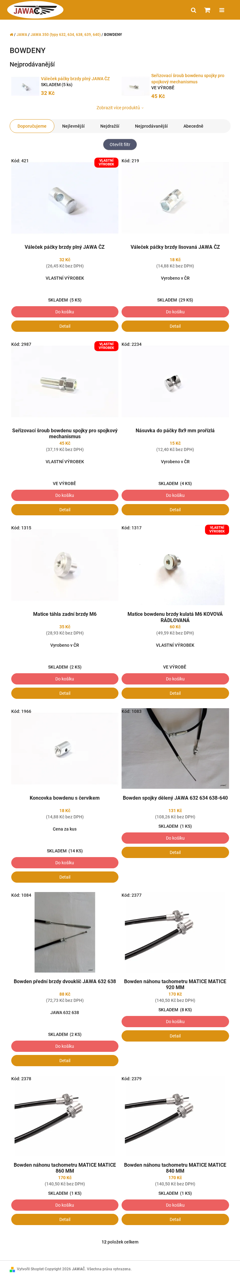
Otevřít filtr (120, 144)
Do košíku (64, 311)
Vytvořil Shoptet (30, 1269)
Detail (64, 326)
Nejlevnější (73, 126)
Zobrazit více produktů (118, 107)
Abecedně (193, 126)
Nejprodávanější (151, 126)
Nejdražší (109, 126)
